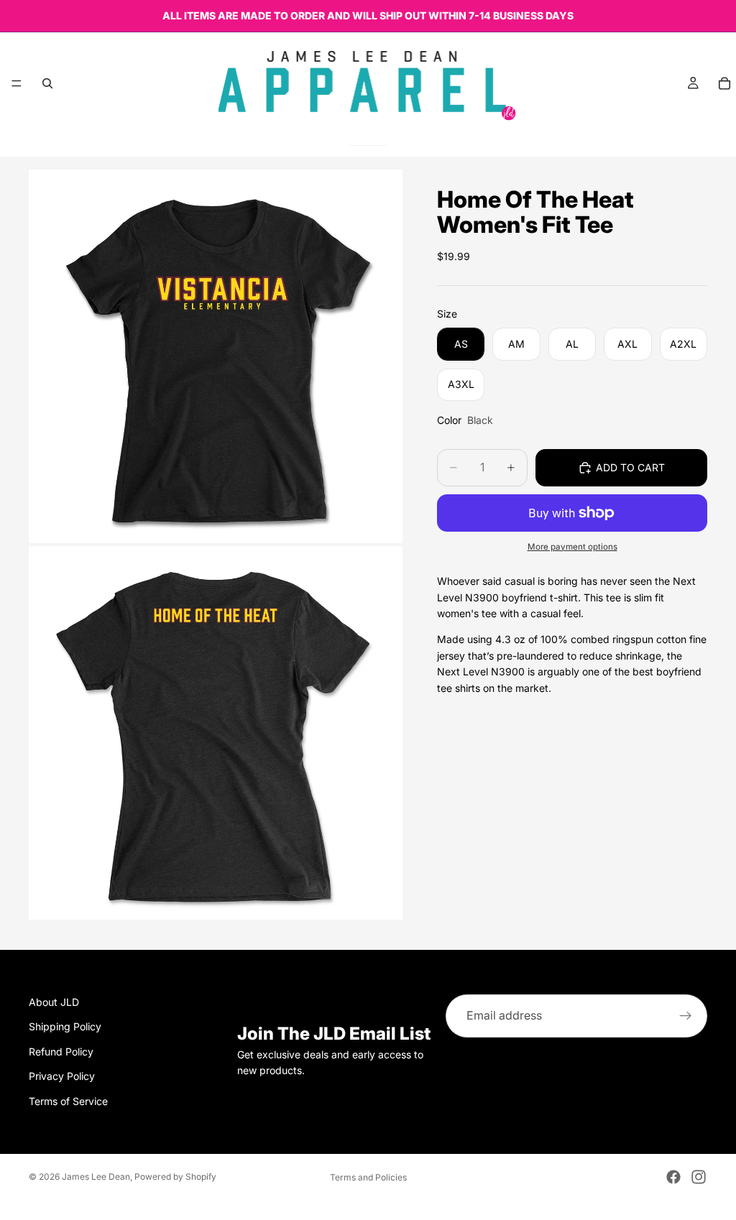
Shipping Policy (65, 1026)
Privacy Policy (62, 1076)
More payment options (572, 547)
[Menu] (16, 83)
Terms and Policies (368, 1177)
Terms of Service (68, 1101)
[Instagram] (698, 1177)
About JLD (54, 1002)
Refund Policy (61, 1051)
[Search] (47, 83)
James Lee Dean (96, 1176)
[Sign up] (686, 1016)
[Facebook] (673, 1177)
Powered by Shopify (175, 1176)
